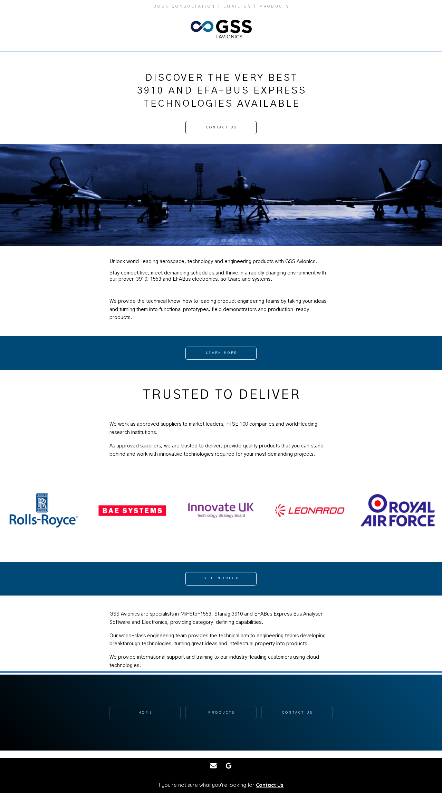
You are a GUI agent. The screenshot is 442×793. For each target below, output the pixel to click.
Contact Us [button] (221, 127)
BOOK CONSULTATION (185, 6)
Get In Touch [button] (221, 578)
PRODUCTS (274, 6)
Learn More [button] (221, 353)
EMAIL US (237, 6)
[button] (213, 766)
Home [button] (145, 712)
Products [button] (221, 712)
